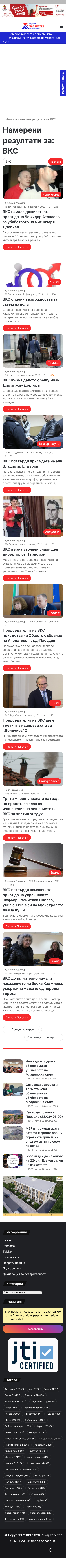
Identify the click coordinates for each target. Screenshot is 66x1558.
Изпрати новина (14, 1263)
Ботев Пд (12, 1395)
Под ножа (13, 1488)
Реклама (9, 1246)
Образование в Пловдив (21, 1469)
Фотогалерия (15, 1512)
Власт (11, 1407)
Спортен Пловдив (17, 1500)
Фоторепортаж (41, 1512)
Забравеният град (18, 1426)
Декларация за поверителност (24, 1274)
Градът (34, 1413)
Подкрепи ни (12, 1268)
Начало (10, 119)
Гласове (13, 1413)
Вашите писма (15, 1401)
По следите (36, 1488)
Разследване (15, 1494)
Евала (54, 1413)
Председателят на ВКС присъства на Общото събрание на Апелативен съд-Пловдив (32, 635)
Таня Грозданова (14, 452)
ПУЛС (42, 1475)
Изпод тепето (50, 1438)
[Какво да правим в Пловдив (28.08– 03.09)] (13, 1117)
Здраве (44, 1426)
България (35, 1395)
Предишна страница (25, 1029)
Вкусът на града (43, 1401)
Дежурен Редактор (15, 203)
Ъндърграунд (14, 1519)
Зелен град (14, 1432)
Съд (41, 1500)
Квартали (43, 1444)
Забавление (35, 1420)
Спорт (37, 1494)
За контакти (11, 1257)
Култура (38, 1451)
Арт (34, 1389)
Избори (37, 1432)
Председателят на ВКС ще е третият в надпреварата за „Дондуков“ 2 (28, 725)
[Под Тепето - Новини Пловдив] (33, 26)
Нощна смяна (38, 1463)
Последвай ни (34, 1328)
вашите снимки (40, 1519)
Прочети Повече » (17, 247)
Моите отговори (37, 1457)
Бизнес (51, 1389)
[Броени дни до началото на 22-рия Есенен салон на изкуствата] (13, 1161)
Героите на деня (35, 1407)
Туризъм (33, 1506)
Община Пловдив (17, 1475)
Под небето (36, 1482)
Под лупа (13, 1482)
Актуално (14, 1389)
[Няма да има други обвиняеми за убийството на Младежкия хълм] (13, 1066)
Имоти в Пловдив (17, 1444)
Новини (13, 1463)
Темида (12, 1506)
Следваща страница (40, 1037)
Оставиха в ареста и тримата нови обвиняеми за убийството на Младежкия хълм (31, 37)
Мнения (13, 1457)
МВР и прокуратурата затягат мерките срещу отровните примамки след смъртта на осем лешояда (44, 1137)
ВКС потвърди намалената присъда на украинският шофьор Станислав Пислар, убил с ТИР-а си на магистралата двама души (33, 900)
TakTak (7, 1251)
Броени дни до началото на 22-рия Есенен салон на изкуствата (44, 1160)
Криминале (14, 1451)
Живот (12, 1420)
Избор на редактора (19, 1438)
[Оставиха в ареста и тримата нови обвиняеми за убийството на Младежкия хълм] (13, 1089)
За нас (7, 1240)
